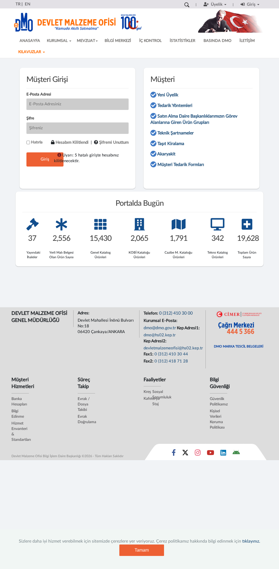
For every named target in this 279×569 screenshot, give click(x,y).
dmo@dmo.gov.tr (160, 328)
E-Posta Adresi (38, 94)
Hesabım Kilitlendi (72, 142)
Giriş (45, 159)
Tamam (142, 550)
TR (18, 4)
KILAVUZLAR (30, 52)
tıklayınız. (251, 541)
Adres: (84, 313)
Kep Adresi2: (156, 341)
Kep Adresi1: (189, 328)
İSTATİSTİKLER (182, 41)
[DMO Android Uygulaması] (236, 454)
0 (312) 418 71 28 (171, 361)
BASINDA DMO (217, 41)
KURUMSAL (58, 41)
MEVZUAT (86, 41)
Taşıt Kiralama (170, 144)
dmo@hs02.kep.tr (160, 335)
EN (27, 4)
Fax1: (149, 354)
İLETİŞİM (247, 41)
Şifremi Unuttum (114, 142)
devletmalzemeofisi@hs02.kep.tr (173, 348)
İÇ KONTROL (150, 41)
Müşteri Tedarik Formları (180, 164)
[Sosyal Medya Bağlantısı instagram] (198, 454)
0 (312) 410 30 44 (171, 354)
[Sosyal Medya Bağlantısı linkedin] (223, 454)
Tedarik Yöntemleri (174, 105)
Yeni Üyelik (167, 95)
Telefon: (151, 313)
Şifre (30, 118)
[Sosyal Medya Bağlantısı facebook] (174, 454)
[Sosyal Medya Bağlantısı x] (185, 454)
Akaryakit (166, 154)
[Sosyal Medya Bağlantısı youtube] (210, 454)
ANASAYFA (30, 41)
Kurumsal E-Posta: (161, 321)
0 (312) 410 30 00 (176, 313)
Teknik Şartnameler (175, 133)
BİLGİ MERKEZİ (118, 41)
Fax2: (149, 361)
